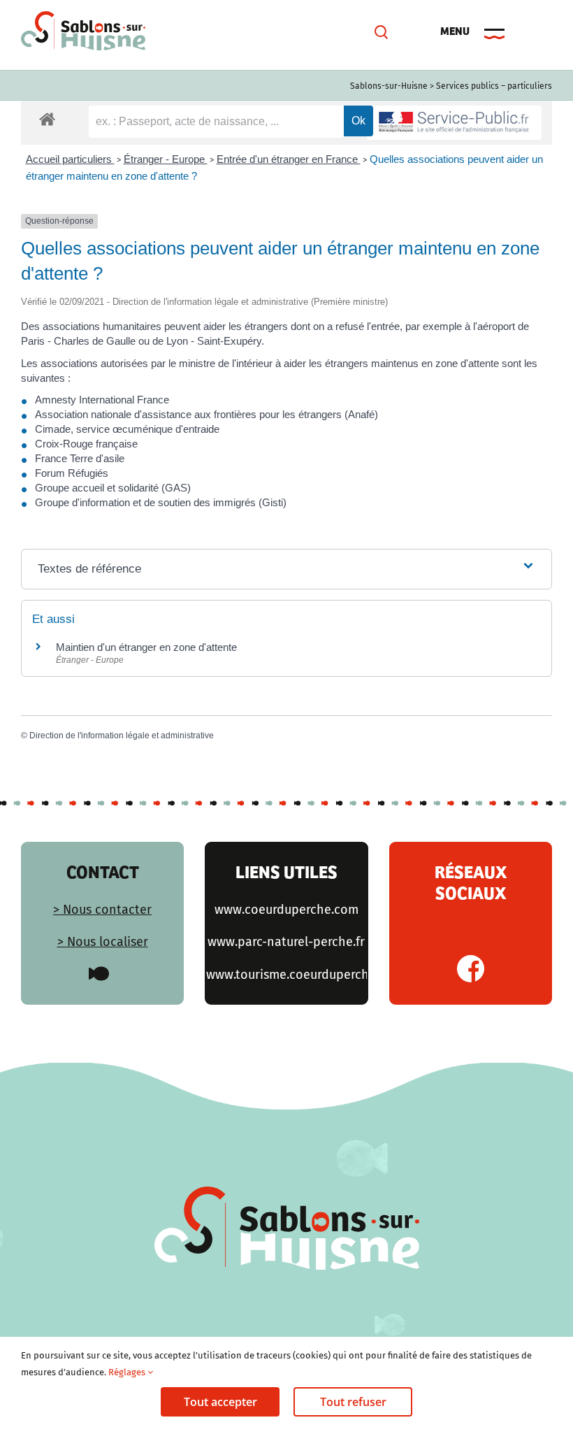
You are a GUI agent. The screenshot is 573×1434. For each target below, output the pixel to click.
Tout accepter (220, 1402)
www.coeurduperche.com (286, 909)
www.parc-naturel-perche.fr (286, 941)
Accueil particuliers (70, 159)
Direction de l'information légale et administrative (121, 735)
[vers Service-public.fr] (454, 123)
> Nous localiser (102, 941)
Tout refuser (353, 1402)
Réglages (127, 1372)
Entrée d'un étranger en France (289, 159)
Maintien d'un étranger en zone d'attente (146, 647)
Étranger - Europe (166, 159)
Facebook (470, 968)
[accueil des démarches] (47, 118)
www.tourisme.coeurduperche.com (304, 974)
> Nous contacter (102, 909)
